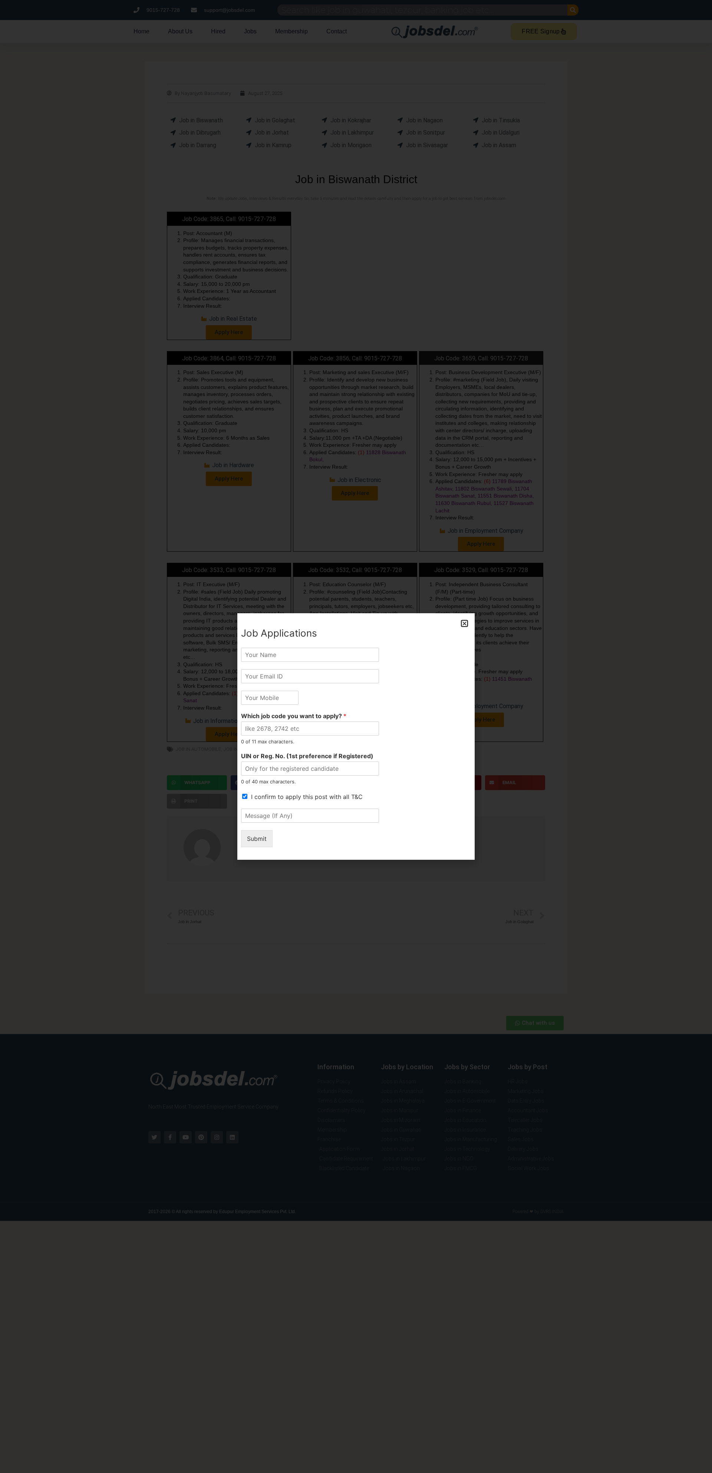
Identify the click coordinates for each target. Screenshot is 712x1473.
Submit (257, 838)
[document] (356, 736)
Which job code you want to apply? (293, 716)
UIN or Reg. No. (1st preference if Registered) (307, 756)
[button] (464, 623)
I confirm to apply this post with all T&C (307, 796)
